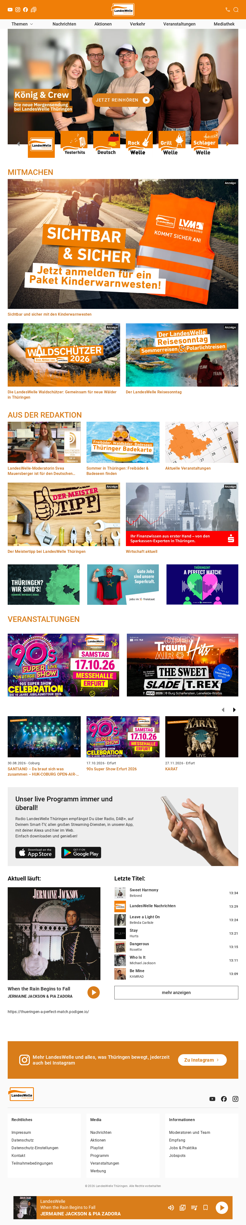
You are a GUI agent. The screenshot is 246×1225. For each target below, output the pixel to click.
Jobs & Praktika (183, 1148)
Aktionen (103, 23)
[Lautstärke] (171, 1208)
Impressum (21, 1132)
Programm (99, 1155)
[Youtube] (10, 9)
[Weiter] (234, 710)
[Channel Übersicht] (182, 1208)
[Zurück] (223, 710)
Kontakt (18, 1155)
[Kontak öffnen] (228, 9)
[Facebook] (25, 9)
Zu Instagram (199, 1060)
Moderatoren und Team (189, 1132)
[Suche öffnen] (236, 9)
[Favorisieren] (205, 1208)
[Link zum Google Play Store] (81, 853)
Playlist (96, 1148)
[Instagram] (17, 9)
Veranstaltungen (179, 23)
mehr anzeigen (176, 992)
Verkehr (137, 23)
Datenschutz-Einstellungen (35, 1148)
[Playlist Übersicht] (194, 1208)
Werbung (98, 1171)
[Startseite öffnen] (123, 9)
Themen (20, 23)
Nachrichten (64, 23)
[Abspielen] (222, 1207)
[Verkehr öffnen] (34, 9)
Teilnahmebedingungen (32, 1163)
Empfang (177, 1140)
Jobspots (177, 1155)
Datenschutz (23, 1140)
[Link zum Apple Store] (35, 853)
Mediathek (224, 23)
